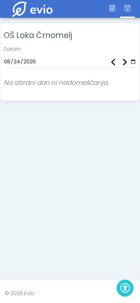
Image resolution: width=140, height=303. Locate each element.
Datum (12, 49)
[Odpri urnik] (112, 8)
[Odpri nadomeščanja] (127, 9)
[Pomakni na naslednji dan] (124, 62)
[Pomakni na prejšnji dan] (113, 62)
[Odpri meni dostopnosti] (125, 288)
